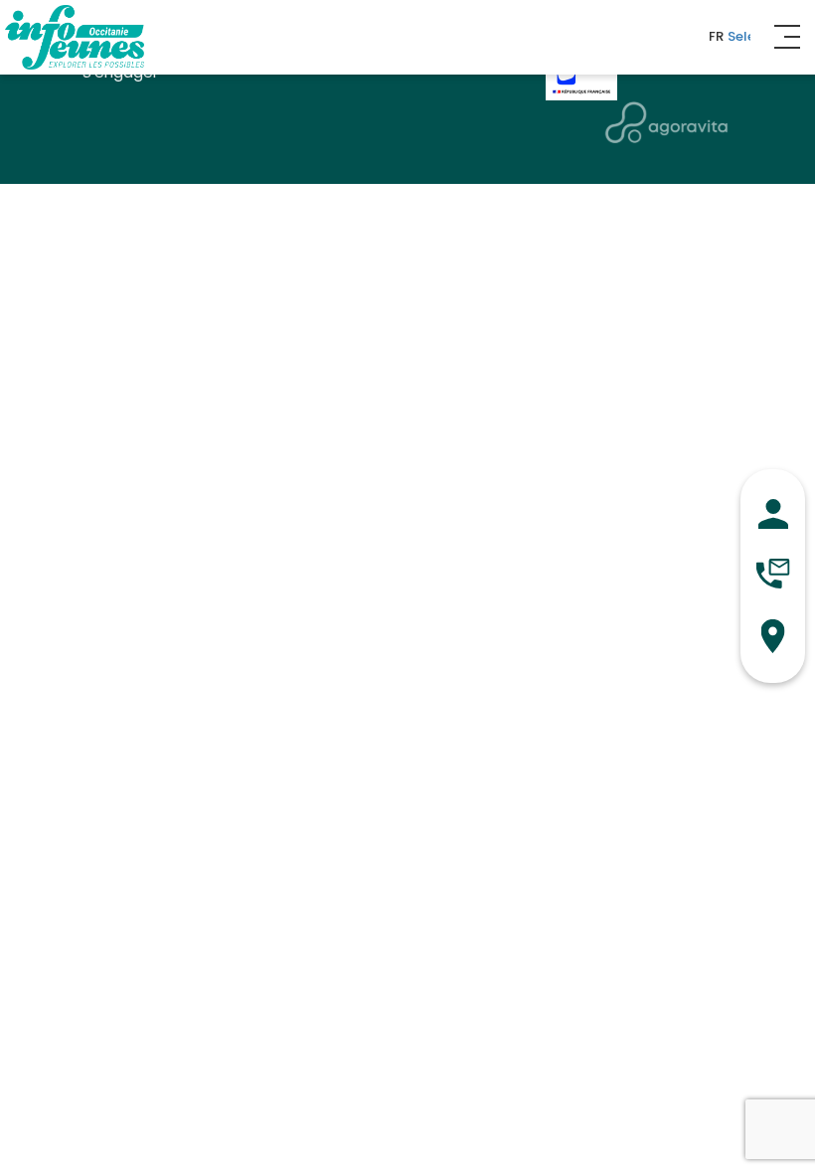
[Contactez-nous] (772, 573)
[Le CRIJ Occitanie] (74, 37)
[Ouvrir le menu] (785, 37)
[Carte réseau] (772, 635)
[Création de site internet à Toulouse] (667, 122)
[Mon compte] (773, 514)
